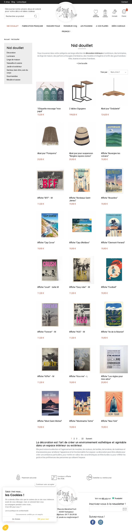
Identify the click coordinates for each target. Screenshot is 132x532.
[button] (5, 528)
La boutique (21, 2)
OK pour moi (43, 519)
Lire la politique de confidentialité (16, 511)
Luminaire (11, 56)
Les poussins (86, 26)
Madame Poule (53, 26)
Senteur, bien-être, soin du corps (17, 71)
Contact (124, 2)
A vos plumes (102, 26)
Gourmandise (12, 76)
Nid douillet (13, 26)
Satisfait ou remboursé (102, 478)
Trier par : (104, 72)
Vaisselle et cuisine (14, 63)
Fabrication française (32, 26)
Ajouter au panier (43, 76)
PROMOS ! (66, 31)
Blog (13, 2)
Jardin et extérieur (14, 67)
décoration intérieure (94, 53)
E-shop (7, 2)
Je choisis (16, 519)
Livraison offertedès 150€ (64, 477)
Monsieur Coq (70, 26)
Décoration (11, 53)
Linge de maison (13, 60)
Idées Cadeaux (118, 26)
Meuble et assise (13, 80)
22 (82, 439)
